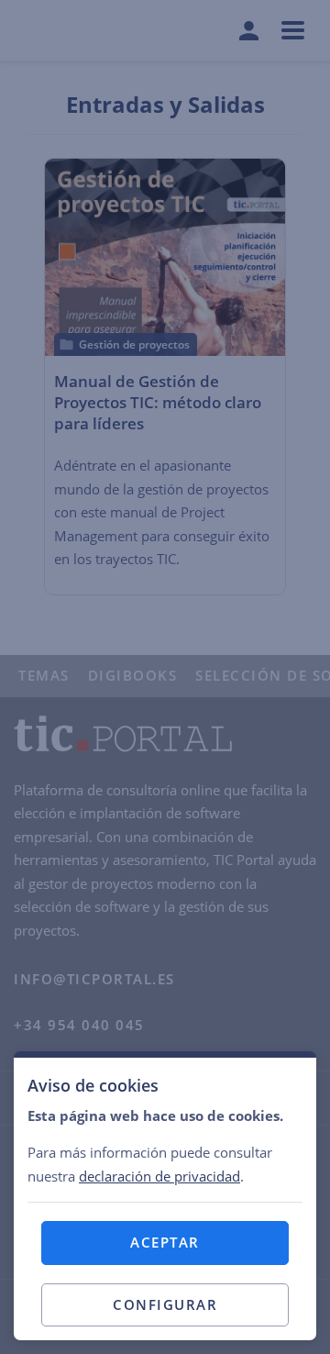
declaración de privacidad (159, 1176)
